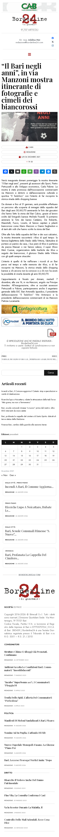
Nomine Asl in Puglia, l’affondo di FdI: (25, 732)
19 (53, 455)
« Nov (4, 475)
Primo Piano (22, 483)
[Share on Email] (17, 171)
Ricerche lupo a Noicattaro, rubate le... (28, 508)
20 (5, 460)
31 (38, 464)
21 (14, 460)
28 (14, 464)
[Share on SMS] (30, 171)
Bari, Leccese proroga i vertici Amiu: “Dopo (28, 760)
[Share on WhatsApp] (23, 171)
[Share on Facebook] (5, 171)
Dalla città (10, 483)
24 (38, 460)
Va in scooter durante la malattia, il (23, 807)
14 (14, 455)
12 (53, 451)
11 (45, 451)
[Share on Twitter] (11, 171)
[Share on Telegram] (42, 171)
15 (22, 455)
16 (30, 455)
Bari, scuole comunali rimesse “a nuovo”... (27, 532)
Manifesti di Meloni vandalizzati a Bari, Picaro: (29, 720)
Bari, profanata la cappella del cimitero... (25, 556)
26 (53, 460)
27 (5, 464)
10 (38, 451)
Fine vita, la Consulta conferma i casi (24, 795)
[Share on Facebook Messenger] (48, 171)
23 (30, 460)
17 (38, 455)
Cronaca (9, 551)
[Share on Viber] (36, 171)
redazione (9, 492)
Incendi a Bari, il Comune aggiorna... (29, 487)
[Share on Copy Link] (54, 171)
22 (22, 460)
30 (30, 464)
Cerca (51, 372)
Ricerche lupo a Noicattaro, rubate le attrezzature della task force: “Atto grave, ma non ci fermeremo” (28, 401)
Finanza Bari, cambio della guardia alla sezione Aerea (24, 424)
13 (5, 455)
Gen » (13, 475)
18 (46, 455)
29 (22, 464)
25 (45, 460)
